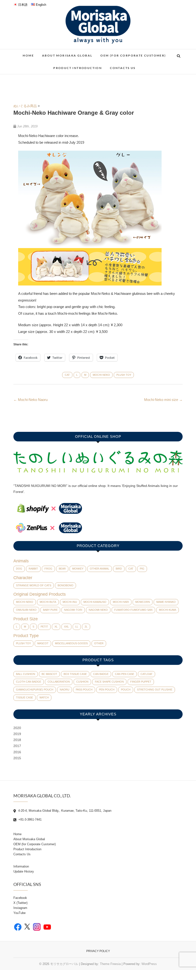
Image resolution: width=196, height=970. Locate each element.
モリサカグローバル (64, 964)
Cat (67, 374)
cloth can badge (28, 681)
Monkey (77, 568)
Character (22, 577)
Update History (23, 871)
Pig (142, 568)
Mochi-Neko (101, 374)
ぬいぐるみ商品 (25, 106)
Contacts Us (122, 68)
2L (86, 626)
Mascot (43, 643)
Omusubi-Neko (26, 609)
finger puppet (140, 681)
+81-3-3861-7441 (29, 819)
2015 (17, 758)
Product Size (25, 618)
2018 (17, 740)
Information (21, 866)
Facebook (20, 898)
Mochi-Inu (70, 601)
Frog (48, 568)
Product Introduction (77, 68)
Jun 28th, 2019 (27, 126)
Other (98, 643)
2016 (17, 752)
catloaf (146, 674)
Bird (119, 568)
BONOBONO (65, 585)
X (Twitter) (20, 903)
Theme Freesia (110, 964)
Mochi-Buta (48, 601)
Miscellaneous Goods (71, 643)
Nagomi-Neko (98, 609)
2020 (17, 728)
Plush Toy (123, 374)
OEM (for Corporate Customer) (133, 55)
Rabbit (33, 568)
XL (56, 626)
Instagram (20, 908)
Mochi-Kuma (167, 609)
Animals (21, 561)
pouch (126, 689)
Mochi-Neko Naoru (30, 400)
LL (76, 626)
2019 (17, 734)
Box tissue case (75, 674)
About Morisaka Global (67, 55)
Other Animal (99, 568)
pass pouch (84, 689)
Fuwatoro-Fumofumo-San (133, 609)
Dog (19, 568)
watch (44, 697)
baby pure (50, 609)
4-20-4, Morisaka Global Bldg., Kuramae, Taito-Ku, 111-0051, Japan (64, 810)
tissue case (24, 697)
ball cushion (25, 674)
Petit (44, 626)
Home (28, 55)
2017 (17, 746)
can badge (101, 674)
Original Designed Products (39, 594)
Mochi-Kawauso (94, 601)
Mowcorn (142, 601)
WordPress (149, 964)
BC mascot (49, 674)
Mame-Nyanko (166, 601)
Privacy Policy (98, 951)
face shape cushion (109, 681)
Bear (62, 568)
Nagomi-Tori (73, 609)
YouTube (19, 913)
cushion (82, 681)
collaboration (59, 681)
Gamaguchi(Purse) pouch (34, 689)
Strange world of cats (33, 585)
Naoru (64, 689)
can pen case (124, 674)
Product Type (26, 635)
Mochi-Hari (121, 601)
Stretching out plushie (154, 689)
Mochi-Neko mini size (163, 400)
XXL (66, 626)
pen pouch (106, 689)
